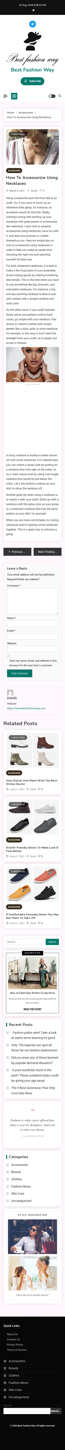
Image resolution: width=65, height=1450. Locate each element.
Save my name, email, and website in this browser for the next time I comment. (33, 663)
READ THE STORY (32, 1009)
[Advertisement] (32, 418)
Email (11, 630)
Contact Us (13, 1339)
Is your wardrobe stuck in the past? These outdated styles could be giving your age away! (34, 1075)
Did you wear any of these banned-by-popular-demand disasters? (35, 1060)
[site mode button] (52, 96)
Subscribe (35, 81)
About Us (12, 1334)
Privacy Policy (15, 1344)
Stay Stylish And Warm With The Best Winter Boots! (31, 782)
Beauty (16, 1172)
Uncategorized (21, 1201)
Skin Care (17, 1193)
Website (11, 643)
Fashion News (21, 1186)
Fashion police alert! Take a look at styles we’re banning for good (34, 1035)
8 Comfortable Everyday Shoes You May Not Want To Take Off (32, 916)
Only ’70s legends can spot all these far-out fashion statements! (34, 1047)
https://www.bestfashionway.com (26, 708)
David (34, 190)
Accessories (14, 170)
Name (11, 618)
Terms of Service (17, 1349)
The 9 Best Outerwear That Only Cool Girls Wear (33, 1090)
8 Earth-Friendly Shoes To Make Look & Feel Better (32, 849)
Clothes (16, 1179)
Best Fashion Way (32, 69)
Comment (13, 585)
